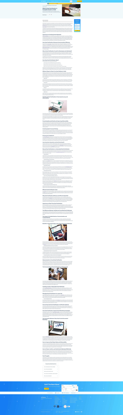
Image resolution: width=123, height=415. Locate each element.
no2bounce (48, 160)
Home (43, 5)
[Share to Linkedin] (51, 14)
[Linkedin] (81, 411)
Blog (45, 5)
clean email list (47, 336)
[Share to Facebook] (49, 14)
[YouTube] (75, 411)
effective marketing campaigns (46, 47)
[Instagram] (78, 411)
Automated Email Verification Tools (60, 152)
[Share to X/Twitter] (48, 14)
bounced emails (49, 44)
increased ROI (53, 146)
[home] (43, 1)
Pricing (61, 1)
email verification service (68, 166)
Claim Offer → (73, 3)
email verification (61, 145)
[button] (48, 1)
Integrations (52, 1)
